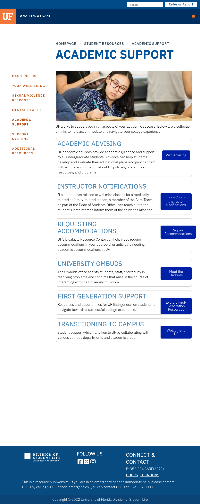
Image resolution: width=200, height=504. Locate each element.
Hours (132, 475)
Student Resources (104, 43)
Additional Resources (23, 151)
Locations (149, 475)
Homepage (66, 43)
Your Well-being (28, 86)
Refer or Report (181, 4)
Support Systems (20, 136)
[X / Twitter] (86, 461)
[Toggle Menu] (100, 15)
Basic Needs (24, 76)
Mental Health (26, 110)
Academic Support (150, 43)
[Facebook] (80, 461)
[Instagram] (93, 461)
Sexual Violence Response (28, 97)
